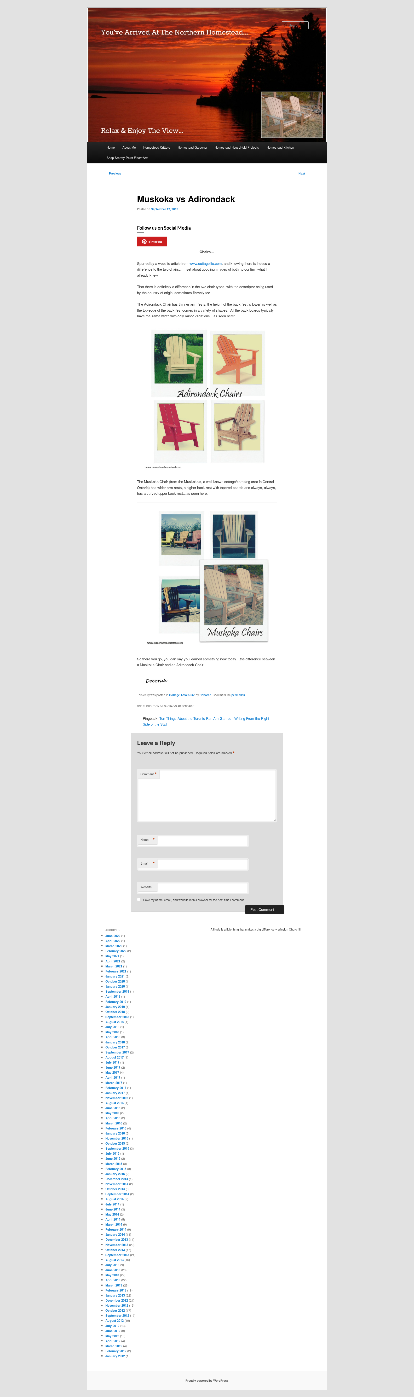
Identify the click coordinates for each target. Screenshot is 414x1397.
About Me (129, 147)
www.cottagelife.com (206, 263)
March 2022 (113, 945)
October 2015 (115, 1143)
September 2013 (117, 1254)
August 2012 (114, 1320)
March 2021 (113, 966)
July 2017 (112, 1062)
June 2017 (112, 1067)
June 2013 (112, 1270)
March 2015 (113, 1163)
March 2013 (113, 1285)
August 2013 (114, 1259)
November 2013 (116, 1244)
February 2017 (115, 1087)
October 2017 (115, 1047)
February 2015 (115, 1168)
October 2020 (115, 981)
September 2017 (117, 1052)
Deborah (205, 695)
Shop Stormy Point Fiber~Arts (128, 157)
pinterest (155, 241)
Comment (148, 774)
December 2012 (116, 1300)
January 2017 (115, 1092)
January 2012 (115, 1356)
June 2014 (112, 1209)
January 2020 (115, 986)
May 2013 (112, 1275)
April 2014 (112, 1219)
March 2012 (113, 1346)
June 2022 (112, 935)
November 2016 (116, 1097)
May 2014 (112, 1214)
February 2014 (115, 1229)
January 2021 (115, 976)
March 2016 (113, 1123)
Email (147, 863)
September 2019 (117, 991)
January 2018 (115, 1042)
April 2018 (112, 1037)
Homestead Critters (156, 147)
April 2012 (112, 1341)
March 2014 (113, 1224)
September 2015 (117, 1148)
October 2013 (115, 1249)
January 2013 (115, 1295)
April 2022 (112, 940)
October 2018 (115, 1011)
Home (111, 147)
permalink (238, 695)
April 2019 (112, 996)
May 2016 (112, 1113)
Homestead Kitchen (280, 147)
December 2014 (116, 1178)
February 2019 (115, 1001)
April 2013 (112, 1280)
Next (304, 173)
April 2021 (112, 961)
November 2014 (116, 1184)
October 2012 (115, 1310)
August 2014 (114, 1199)
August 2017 (114, 1057)
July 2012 (112, 1325)
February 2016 (115, 1128)
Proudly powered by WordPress (207, 1380)
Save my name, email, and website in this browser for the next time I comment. (193, 900)
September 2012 (117, 1315)
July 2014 (112, 1204)
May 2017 (112, 1072)
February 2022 (115, 951)
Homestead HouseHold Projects (237, 147)
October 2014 (115, 1189)
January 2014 (115, 1234)
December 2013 (116, 1239)
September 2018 (117, 1016)
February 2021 (115, 971)
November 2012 (116, 1305)
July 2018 (112, 1026)
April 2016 (112, 1118)
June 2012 (112, 1330)
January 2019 (115, 1006)
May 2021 (112, 956)
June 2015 (112, 1158)
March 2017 (113, 1082)
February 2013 (115, 1290)
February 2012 (115, 1351)
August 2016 (114, 1102)
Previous (113, 173)
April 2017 (112, 1077)
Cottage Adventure (182, 695)
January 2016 (115, 1133)
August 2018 (114, 1021)
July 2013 (112, 1265)
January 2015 (115, 1173)
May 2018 (112, 1032)
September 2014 (117, 1194)
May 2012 (112, 1335)
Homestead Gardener (192, 147)
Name (147, 840)
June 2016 (112, 1108)
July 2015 (112, 1153)
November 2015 (116, 1138)
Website (146, 887)
